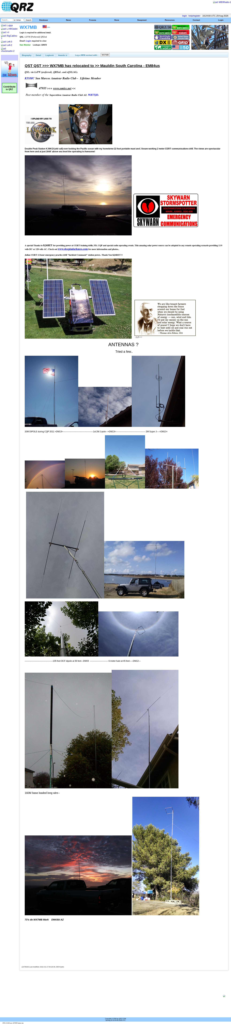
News (68, 20)
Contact (196, 20)
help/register (194, 16)
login (184, 16)
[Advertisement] (121, 996)
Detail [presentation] (38, 55)
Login (221, 20)
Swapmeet (142, 20)
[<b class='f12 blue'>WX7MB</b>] (210, 49)
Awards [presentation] (62, 55)
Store (116, 20)
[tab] (26, 55)
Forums (92, 20)
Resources (170, 20)
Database (43, 20)
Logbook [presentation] (49, 55)
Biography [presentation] (26, 55)
